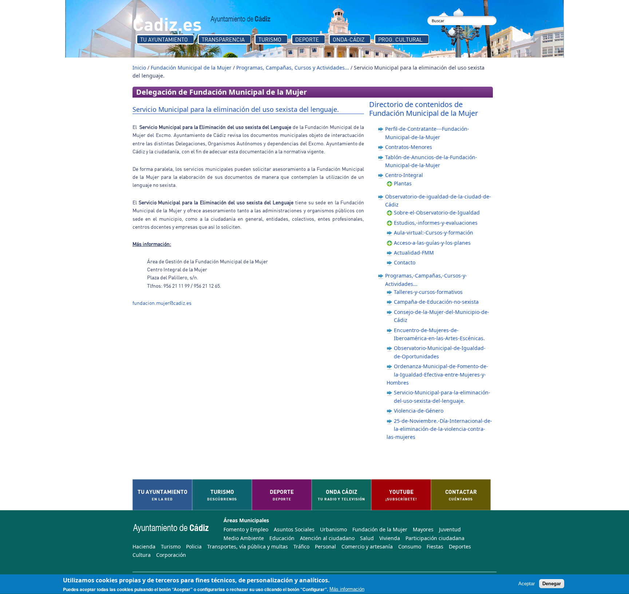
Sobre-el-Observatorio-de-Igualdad (437, 212)
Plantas (403, 183)
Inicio (139, 67)
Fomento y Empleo (245, 529)
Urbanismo (333, 529)
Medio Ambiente (243, 538)
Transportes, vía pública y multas (247, 546)
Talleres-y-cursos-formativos (428, 291)
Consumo (409, 546)
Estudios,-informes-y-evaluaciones (436, 222)
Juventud (450, 529)
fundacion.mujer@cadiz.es (161, 303)
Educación (281, 538)
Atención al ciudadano (327, 538)
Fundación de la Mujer (379, 529)
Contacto (404, 262)
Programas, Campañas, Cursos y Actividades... (292, 67)
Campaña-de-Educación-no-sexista (436, 301)
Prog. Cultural (400, 39)
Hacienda (143, 546)
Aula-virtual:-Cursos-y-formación (433, 232)
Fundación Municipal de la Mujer (191, 67)
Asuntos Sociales (294, 529)
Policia (194, 546)
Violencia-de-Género (418, 410)
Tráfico (301, 546)
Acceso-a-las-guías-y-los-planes (432, 242)
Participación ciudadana (435, 538)
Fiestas (435, 546)
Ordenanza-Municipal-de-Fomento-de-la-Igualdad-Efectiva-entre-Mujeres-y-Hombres (437, 374)
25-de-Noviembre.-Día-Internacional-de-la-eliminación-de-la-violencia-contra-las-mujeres (439, 429)
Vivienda (389, 538)
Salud (367, 538)
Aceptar (526, 584)
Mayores (423, 529)
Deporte (307, 39)
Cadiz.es (167, 23)
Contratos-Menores (408, 146)
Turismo (269, 39)
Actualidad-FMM (414, 252)
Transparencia (223, 39)
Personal (325, 546)
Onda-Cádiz (348, 39)
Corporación (171, 554)
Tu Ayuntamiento (164, 39)
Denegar (551, 584)
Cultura (141, 554)
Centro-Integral (404, 175)
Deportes (460, 546)
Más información (346, 589)
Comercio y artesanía (367, 546)
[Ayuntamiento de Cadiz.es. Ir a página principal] (240, 19)
